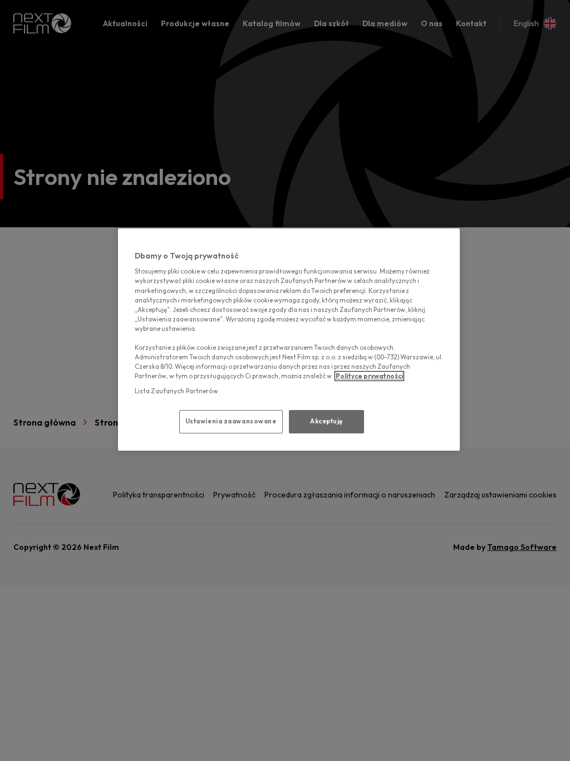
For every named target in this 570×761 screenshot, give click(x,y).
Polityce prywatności (369, 376)
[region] (289, 339)
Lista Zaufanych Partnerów (176, 391)
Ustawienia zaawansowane (231, 421)
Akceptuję (326, 421)
